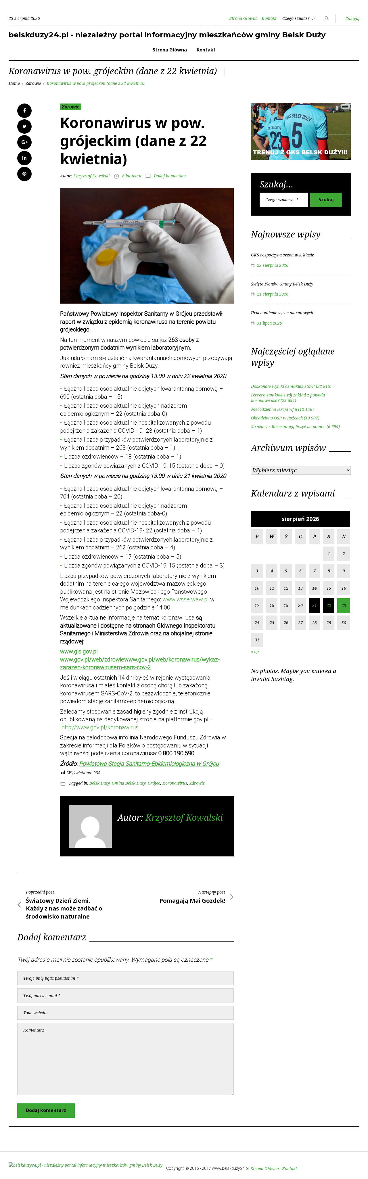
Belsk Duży (99, 783)
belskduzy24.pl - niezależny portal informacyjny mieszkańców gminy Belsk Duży (167, 34)
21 (314, 605)
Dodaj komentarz (170, 176)
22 (329, 605)
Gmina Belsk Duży (128, 783)
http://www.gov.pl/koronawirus (100, 727)
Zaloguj (352, 18)
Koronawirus (174, 783)
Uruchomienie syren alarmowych (282, 312)
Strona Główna (243, 18)
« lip (255, 651)
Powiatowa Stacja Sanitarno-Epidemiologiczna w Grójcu (149, 763)
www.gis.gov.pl (79, 651)
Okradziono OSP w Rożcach (277, 418)
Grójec (154, 783)
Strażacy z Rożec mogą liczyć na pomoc (288, 426)
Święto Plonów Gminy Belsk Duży (282, 284)
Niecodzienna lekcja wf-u (274, 409)
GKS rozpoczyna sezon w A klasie (282, 255)
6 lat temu (131, 176)
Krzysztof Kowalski (91, 176)
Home (14, 83)
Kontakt (269, 18)
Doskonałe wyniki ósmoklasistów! (283, 386)
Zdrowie (33, 83)
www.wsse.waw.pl (185, 599)
